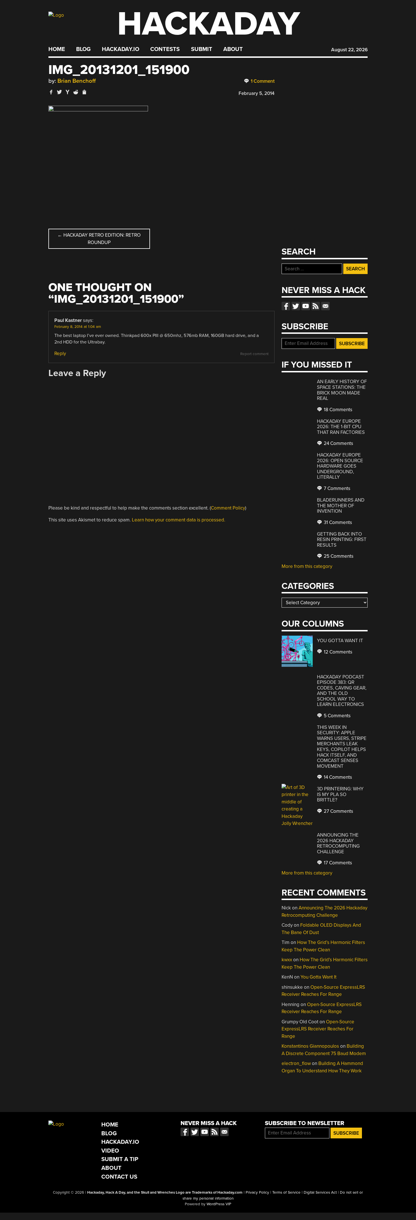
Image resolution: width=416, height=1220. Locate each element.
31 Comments (337, 522)
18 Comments (337, 410)
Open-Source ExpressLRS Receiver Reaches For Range (318, 1029)
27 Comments (338, 811)
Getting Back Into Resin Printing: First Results (341, 539)
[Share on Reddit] (76, 92)
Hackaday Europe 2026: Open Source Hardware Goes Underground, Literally (340, 466)
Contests (165, 49)
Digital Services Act (320, 1192)
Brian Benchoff (76, 80)
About (233, 49)
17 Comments (337, 863)
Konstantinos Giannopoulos (310, 1046)
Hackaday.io (120, 49)
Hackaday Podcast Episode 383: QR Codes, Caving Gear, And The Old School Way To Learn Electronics (341, 691)
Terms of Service (286, 1192)
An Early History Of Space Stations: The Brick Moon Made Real (342, 390)
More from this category (307, 566)
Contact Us (119, 1176)
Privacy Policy (257, 1192)
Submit (201, 49)
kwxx (287, 960)
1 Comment (262, 81)
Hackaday (208, 24)
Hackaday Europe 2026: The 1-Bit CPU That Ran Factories (341, 426)
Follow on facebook (286, 306)
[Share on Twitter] (59, 92)
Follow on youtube (305, 306)
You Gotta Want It (340, 641)
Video (110, 1150)
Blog (83, 49)
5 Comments (337, 716)
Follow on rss (315, 306)
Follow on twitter (295, 306)
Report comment (254, 354)
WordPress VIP (219, 1204)
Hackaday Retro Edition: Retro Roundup (99, 238)
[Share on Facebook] (51, 92)
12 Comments (337, 652)
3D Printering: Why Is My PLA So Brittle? (340, 794)
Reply (60, 354)
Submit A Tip (119, 1159)
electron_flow (296, 1063)
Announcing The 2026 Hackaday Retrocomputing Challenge (338, 843)
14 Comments (337, 777)
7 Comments (336, 488)
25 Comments (338, 556)
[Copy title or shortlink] (84, 92)
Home (56, 49)
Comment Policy (228, 508)
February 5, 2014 (257, 93)
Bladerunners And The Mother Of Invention (340, 505)
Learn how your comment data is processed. (178, 520)
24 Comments (338, 443)
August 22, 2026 (349, 50)
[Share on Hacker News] (67, 92)
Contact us (325, 306)
